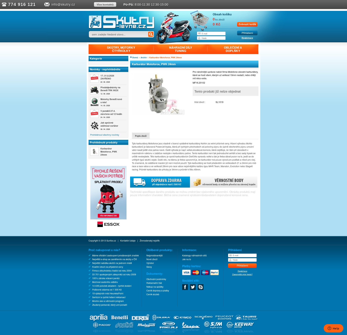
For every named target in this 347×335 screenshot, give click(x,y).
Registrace (247, 38)
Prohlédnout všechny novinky (104, 134)
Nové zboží (151, 259)
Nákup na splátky (154, 286)
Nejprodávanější (154, 255)
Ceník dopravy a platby (157, 290)
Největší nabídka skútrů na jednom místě (112, 262)
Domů (135, 57)
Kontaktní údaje (128, 240)
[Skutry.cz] (122, 27)
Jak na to (186, 259)
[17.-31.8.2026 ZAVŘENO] (94, 78)
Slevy (149, 266)
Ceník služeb (152, 294)
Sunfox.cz (111, 240)
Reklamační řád (154, 282)
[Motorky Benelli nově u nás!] (94, 102)
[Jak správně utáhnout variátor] (94, 125)
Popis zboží (141, 135)
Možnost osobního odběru (105, 281)
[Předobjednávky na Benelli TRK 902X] (94, 90)
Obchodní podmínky (156, 279)
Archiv (144, 57)
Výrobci (150, 262)
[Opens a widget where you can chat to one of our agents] (333, 328)
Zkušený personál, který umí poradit (109, 304)
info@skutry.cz (63, 4)
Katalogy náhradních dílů (194, 255)
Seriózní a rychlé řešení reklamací (108, 297)
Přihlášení (247, 33)
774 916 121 (22, 4)
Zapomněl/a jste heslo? (242, 274)
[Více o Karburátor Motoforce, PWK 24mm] (94, 151)
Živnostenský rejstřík (150, 240)
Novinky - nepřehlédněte (105, 69)
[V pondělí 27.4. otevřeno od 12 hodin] (94, 113)
